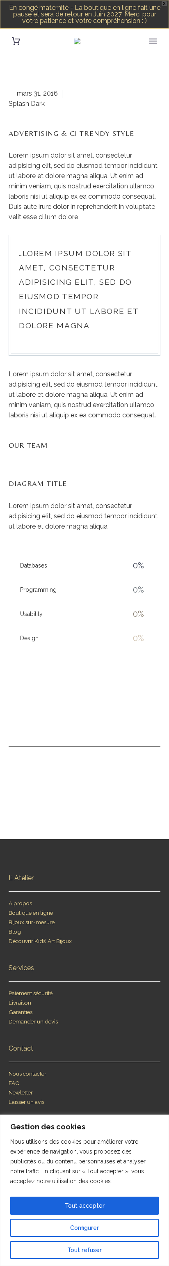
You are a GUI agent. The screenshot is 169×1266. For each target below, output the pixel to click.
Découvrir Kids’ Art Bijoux (40, 941)
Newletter (21, 1092)
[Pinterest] (77, 721)
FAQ (14, 1083)
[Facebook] (45, 721)
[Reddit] (123, 721)
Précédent (54, 779)
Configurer (84, 1228)
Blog (15, 931)
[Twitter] (61, 721)
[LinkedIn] (108, 721)
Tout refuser (84, 1250)
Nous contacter (27, 1073)
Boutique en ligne (31, 912)
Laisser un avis (26, 1102)
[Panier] (16, 41)
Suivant (119, 779)
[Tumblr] (92, 721)
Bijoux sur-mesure (32, 922)
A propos (20, 903)
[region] (84, 1190)
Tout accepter (85, 1205)
